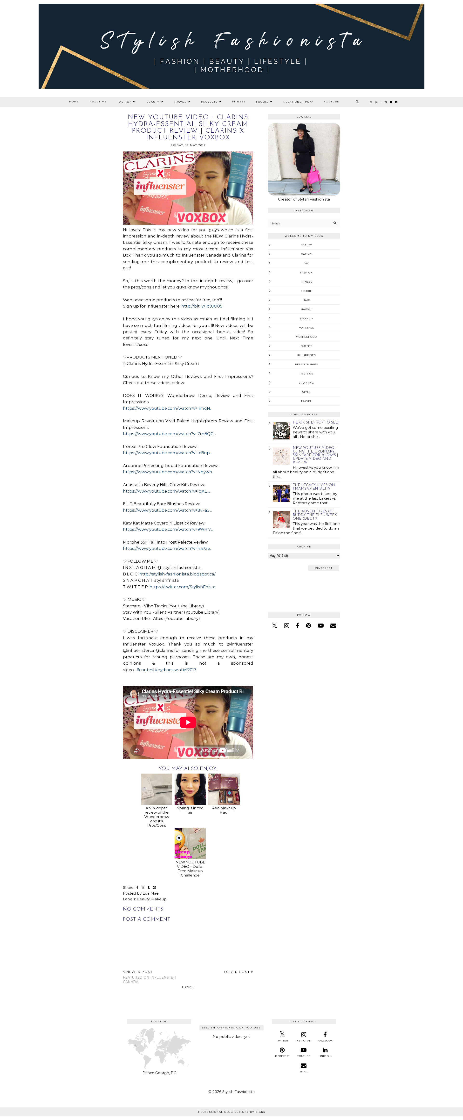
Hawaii (306, 309)
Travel (180, 101)
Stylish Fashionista (238, 1091)
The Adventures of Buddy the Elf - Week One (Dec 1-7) (315, 515)
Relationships (296, 101)
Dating (306, 254)
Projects (209, 101)
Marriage (306, 327)
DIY (306, 263)
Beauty (153, 101)
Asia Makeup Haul (224, 810)
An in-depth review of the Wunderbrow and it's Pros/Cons (156, 817)
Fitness (238, 101)
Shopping (306, 382)
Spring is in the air (190, 810)
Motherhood (306, 336)
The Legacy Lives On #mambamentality (314, 487)
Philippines (306, 355)
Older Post (237, 972)
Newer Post (149, 977)
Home (74, 101)
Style (306, 392)
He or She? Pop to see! (316, 422)
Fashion (124, 101)
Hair (306, 300)
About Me (98, 101)
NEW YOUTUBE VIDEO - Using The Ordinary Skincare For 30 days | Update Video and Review (315, 455)
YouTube (331, 101)
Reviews (306, 373)
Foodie (262, 101)
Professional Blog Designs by (231, 1111)
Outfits (306, 346)
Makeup (159, 899)
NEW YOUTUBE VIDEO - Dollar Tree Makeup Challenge (190, 868)
